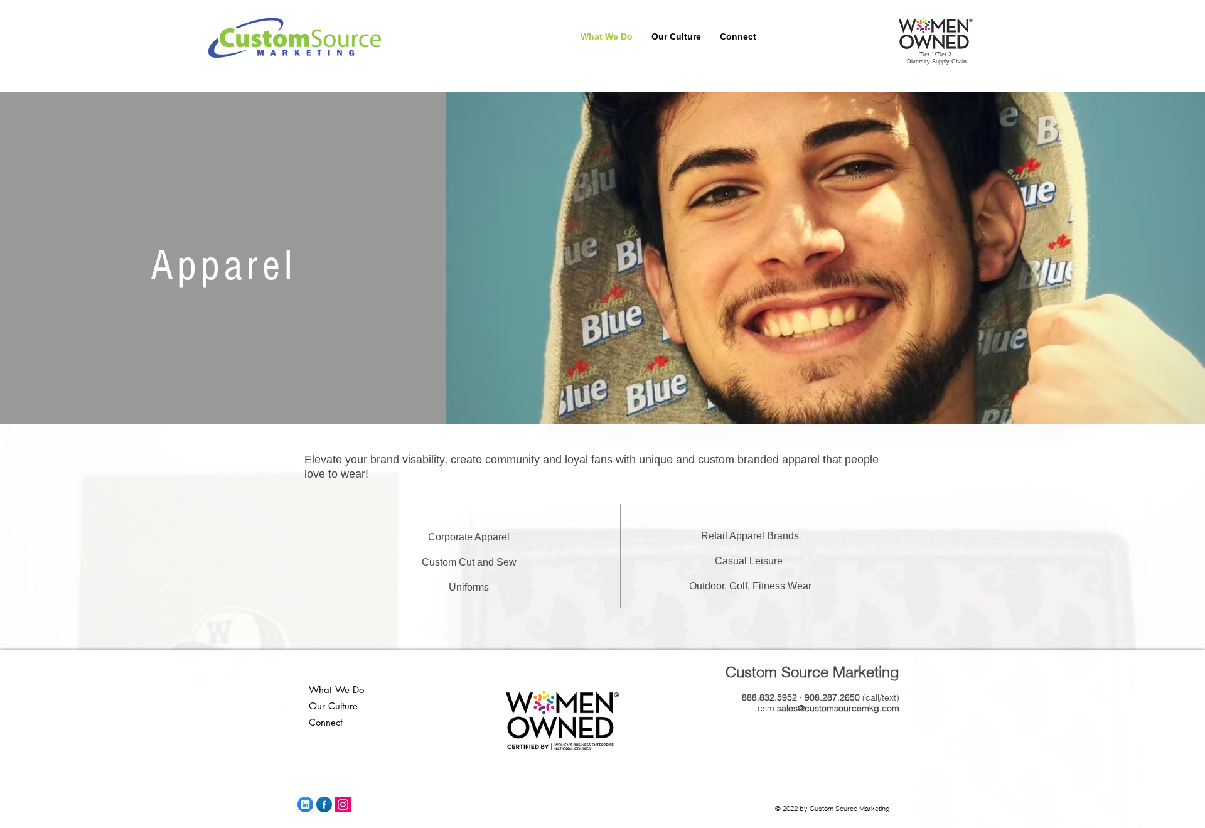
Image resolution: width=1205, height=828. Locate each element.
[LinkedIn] (305, 804)
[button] (814, 36)
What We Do (336, 690)
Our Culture (333, 706)
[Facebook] (324, 804)
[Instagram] (343, 804)
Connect (326, 722)
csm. (828, 708)
